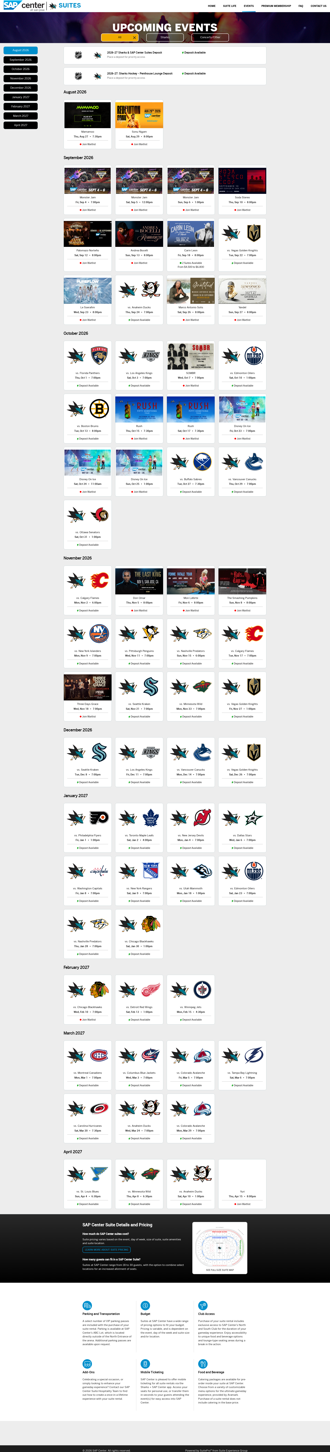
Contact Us (319, 6)
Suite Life (229, 6)
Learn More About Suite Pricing (106, 1250)
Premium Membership (276, 6)
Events (249, 6)
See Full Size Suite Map (220, 1270)
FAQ (301, 6)
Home (212, 6)
